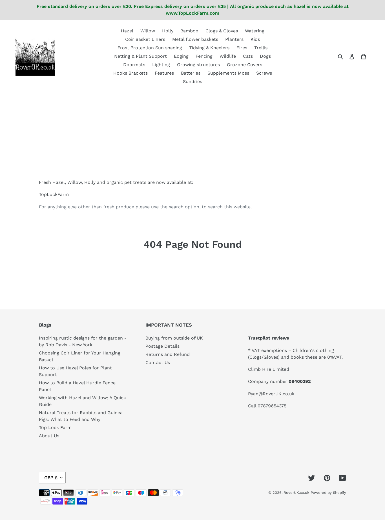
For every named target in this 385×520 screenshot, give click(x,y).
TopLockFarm (54, 194)
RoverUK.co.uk (296, 492)
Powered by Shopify (328, 492)
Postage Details (162, 346)
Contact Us (157, 362)
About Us (49, 435)
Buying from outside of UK (174, 338)
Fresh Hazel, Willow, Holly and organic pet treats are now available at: (116, 182)
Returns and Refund (167, 354)
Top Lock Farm (55, 427)
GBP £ (50, 477)
